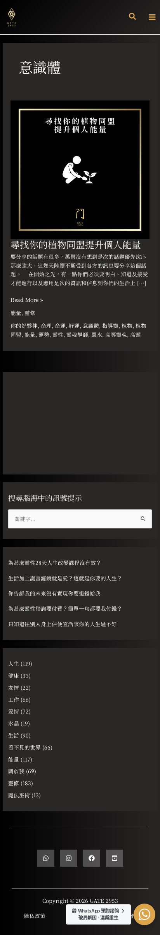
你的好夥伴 (24, 325)
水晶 (13, 723)
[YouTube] (114, 858)
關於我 (16, 771)
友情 (13, 687)
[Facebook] (91, 858)
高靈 (135, 334)
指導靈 (110, 325)
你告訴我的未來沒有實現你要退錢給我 (54, 593)
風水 (96, 334)
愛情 (13, 711)
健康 (13, 675)
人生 (13, 663)
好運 (74, 325)
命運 (60, 325)
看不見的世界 (24, 747)
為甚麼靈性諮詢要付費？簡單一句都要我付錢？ (65, 608)
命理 (46, 325)
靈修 (29, 313)
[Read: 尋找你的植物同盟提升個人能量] (80, 169)
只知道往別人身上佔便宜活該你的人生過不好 (62, 624)
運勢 (43, 334)
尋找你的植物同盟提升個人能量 (75, 244)
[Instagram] (68, 858)
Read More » (26, 299)
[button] (133, 17)
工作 (13, 699)
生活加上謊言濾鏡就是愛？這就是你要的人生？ (65, 578)
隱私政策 (34, 915)
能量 (15, 313)
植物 (127, 325)
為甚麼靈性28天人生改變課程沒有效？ (54, 562)
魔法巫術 (19, 795)
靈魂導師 (77, 334)
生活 (13, 735)
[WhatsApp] (45, 858)
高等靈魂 (116, 334)
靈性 (57, 334)
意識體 (91, 325)
